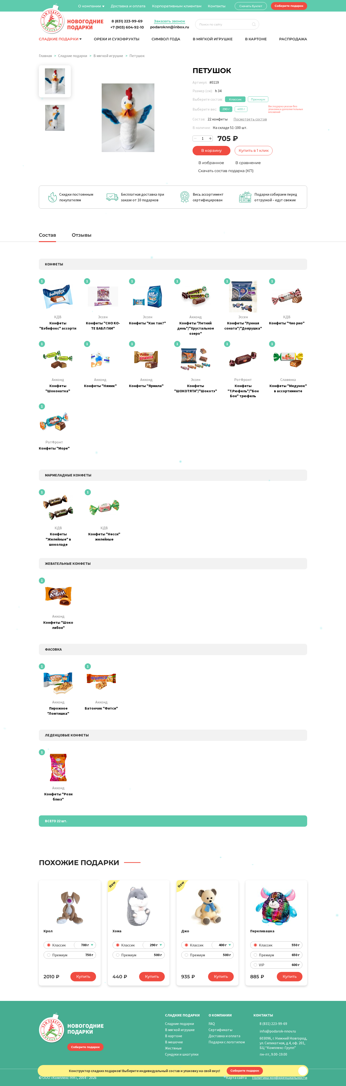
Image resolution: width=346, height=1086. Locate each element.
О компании (89, 6)
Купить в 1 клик (254, 150)
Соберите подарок (289, 6)
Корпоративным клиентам (176, 6)
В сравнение (248, 163)
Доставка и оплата (128, 6)
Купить (83, 976)
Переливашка (262, 931)
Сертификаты (220, 1029)
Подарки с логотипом (227, 1042)
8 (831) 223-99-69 (273, 1023)
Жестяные (173, 1048)
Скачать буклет (250, 6)
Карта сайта (236, 1077)
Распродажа (293, 39)
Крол (48, 931)
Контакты (216, 6)
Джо (185, 931)
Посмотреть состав (250, 119)
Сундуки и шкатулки (181, 1054)
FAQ (212, 1023)
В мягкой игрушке (213, 39)
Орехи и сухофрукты (116, 39)
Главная (45, 55)
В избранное (211, 163)
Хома (117, 931)
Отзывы (82, 235)
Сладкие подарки (58, 39)
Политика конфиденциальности (279, 1077)
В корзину (211, 150)
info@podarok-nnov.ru (278, 1031)
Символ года (166, 39)
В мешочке (174, 1042)
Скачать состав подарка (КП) (225, 171)
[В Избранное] (94, 887)
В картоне (256, 39)
